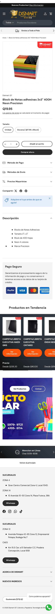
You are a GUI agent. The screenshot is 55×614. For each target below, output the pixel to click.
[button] (51, 14)
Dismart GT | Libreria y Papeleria (20, 608)
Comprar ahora (27, 152)
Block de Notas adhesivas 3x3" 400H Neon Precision (27, 38)
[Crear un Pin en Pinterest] (26, 190)
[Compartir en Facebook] (20, 190)
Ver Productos (19, 389)
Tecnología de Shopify (41, 608)
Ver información (11, 353)
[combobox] (27, 22)
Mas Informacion (36, 5)
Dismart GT (7, 95)
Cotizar (38, 389)
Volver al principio (28, 463)
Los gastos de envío (11, 113)
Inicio (4, 38)
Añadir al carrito (37, 144)
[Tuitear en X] (15, 190)
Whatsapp (10, 503)
